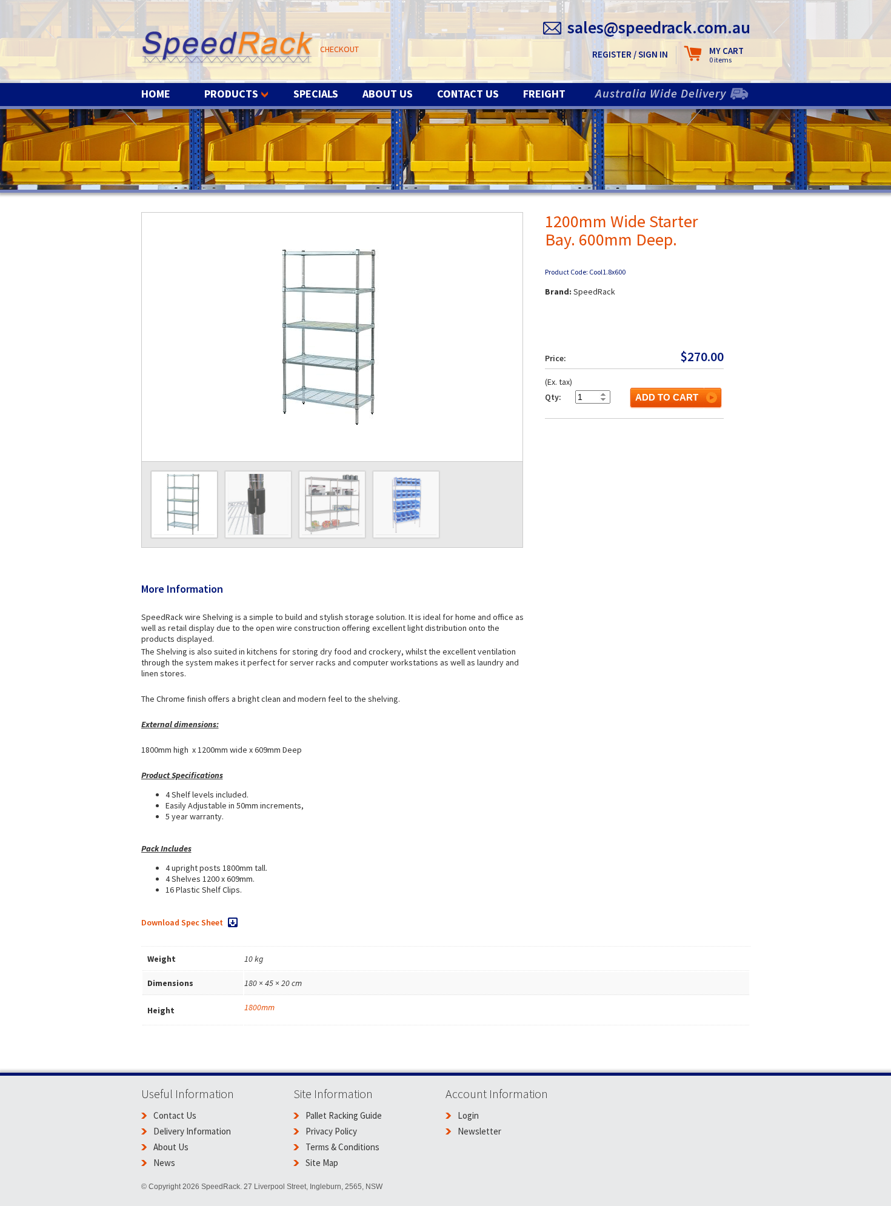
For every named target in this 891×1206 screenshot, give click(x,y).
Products (231, 94)
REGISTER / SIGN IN (630, 54)
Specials (315, 94)
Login (468, 1115)
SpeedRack (227, 48)
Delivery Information (192, 1131)
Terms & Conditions (342, 1147)
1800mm (259, 1007)
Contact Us (468, 94)
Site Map (321, 1162)
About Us (387, 94)
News (164, 1162)
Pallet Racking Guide (343, 1115)
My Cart (726, 54)
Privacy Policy (331, 1131)
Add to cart (666, 397)
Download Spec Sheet (182, 922)
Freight (544, 94)
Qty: (553, 397)
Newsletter (479, 1131)
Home (155, 94)
